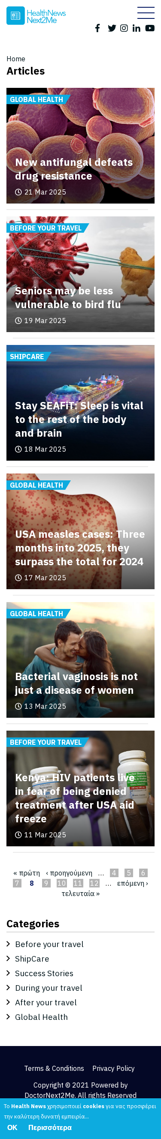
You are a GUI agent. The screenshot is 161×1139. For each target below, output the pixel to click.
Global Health (41, 1017)
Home (15, 58)
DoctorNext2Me (49, 1095)
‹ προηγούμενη (69, 873)
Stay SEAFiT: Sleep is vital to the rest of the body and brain (79, 419)
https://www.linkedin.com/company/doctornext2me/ (137, 27)
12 (94, 883)
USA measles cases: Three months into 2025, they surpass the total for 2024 (80, 547)
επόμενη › (132, 883)
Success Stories (44, 973)
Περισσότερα (50, 1127)
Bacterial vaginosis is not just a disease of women (76, 683)
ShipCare (32, 958)
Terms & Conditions (54, 1068)
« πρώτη (26, 873)
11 (78, 883)
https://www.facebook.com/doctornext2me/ (100, 27)
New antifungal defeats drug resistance (74, 169)
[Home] (36, 15)
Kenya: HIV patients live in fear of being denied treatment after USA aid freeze (75, 797)
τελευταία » (80, 893)
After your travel (46, 1002)
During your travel (48, 988)
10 (62, 883)
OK (12, 1127)
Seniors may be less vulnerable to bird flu (68, 297)
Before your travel (49, 944)
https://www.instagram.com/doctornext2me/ (125, 27)
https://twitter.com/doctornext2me (112, 27)
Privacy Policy (113, 1068)
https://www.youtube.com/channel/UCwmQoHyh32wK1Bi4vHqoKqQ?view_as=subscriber (150, 27)
